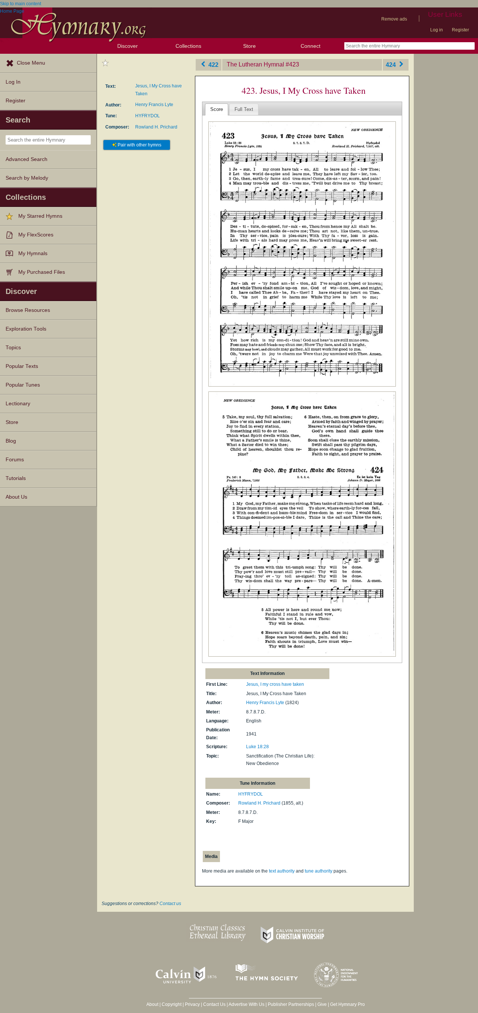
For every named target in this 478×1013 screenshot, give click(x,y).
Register (460, 29)
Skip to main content (20, 3)
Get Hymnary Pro (347, 1004)
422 (212, 64)
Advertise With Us (246, 1004)
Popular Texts (22, 366)
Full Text (244, 109)
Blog (11, 441)
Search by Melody (27, 178)
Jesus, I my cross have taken (275, 684)
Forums (15, 459)
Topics (13, 347)
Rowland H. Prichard (156, 127)
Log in (436, 29)
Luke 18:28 (257, 746)
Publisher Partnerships (291, 1004)
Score (216, 109)
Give (322, 1004)
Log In (13, 82)
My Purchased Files (41, 272)
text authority (282, 871)
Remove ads (394, 19)
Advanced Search (26, 159)
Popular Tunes (23, 385)
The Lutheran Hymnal (255, 64)
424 (391, 64)
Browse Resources (28, 310)
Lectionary (18, 403)
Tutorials (16, 478)
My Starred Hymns (40, 216)
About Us (16, 497)
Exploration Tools (26, 329)
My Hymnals (32, 253)
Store (249, 46)
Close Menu (31, 63)
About (152, 1004)
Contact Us (214, 1004)
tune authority (318, 871)
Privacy (192, 1004)
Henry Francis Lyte (154, 104)
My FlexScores (35, 235)
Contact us (170, 903)
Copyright (171, 1004)
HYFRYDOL (147, 115)
